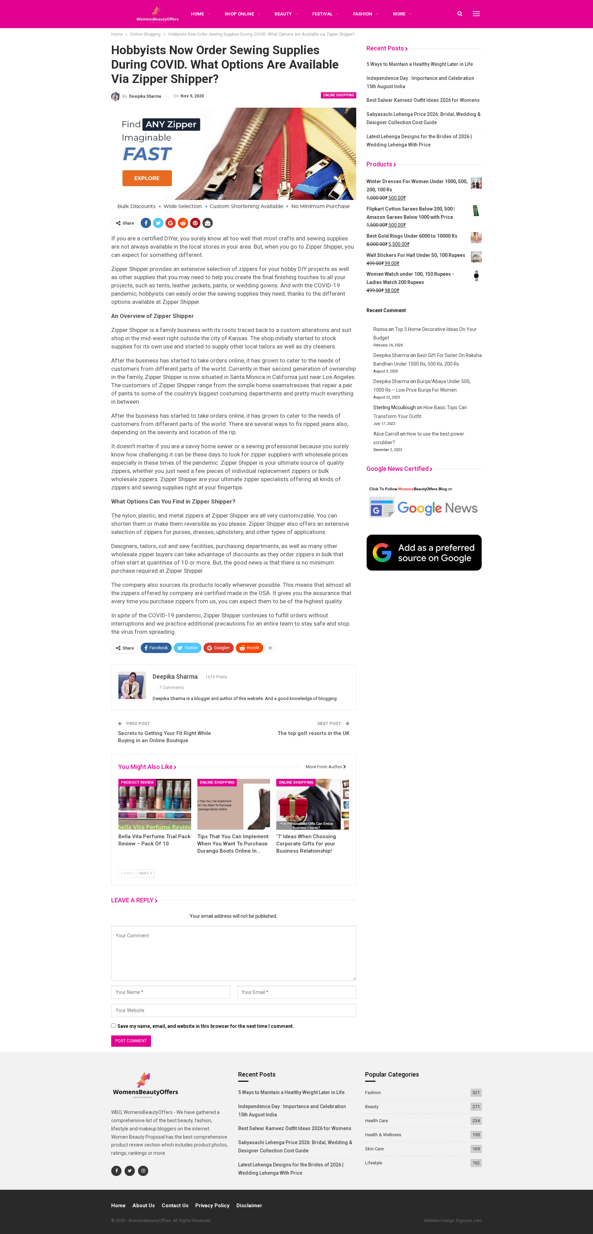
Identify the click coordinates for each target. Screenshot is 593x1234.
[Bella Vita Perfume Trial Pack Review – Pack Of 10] (154, 804)
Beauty (283, 13)
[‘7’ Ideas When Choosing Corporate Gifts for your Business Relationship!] (312, 804)
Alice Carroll (386, 434)
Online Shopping (338, 95)
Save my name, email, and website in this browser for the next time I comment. (205, 1026)
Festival (322, 13)
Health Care (376, 1120)
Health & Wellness (383, 1134)
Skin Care (374, 1148)
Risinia (380, 329)
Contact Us (175, 1205)
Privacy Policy (212, 1205)
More (399, 13)
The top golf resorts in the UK (313, 733)
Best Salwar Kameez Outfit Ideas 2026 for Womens (423, 100)
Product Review (137, 782)
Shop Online (239, 13)
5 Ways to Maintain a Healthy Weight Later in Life (420, 64)
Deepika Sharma (391, 355)
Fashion (362, 13)
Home (118, 1205)
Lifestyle (373, 1162)
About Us (143, 1205)
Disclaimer (249, 1205)
